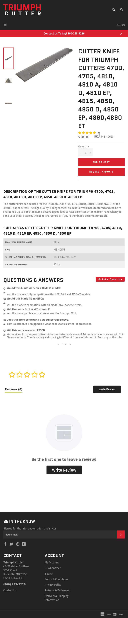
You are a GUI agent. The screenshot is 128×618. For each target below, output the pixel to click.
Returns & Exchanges (57, 590)
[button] (89, 133)
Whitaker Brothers (18, 566)
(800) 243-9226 (14, 584)
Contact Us (9, 590)
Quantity (83, 146)
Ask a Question (111, 279)
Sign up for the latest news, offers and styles (29, 528)
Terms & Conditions (56, 579)
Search (49, 573)
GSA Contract (53, 568)
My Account (52, 562)
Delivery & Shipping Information (56, 598)
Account (121, 24)
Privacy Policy (53, 585)
